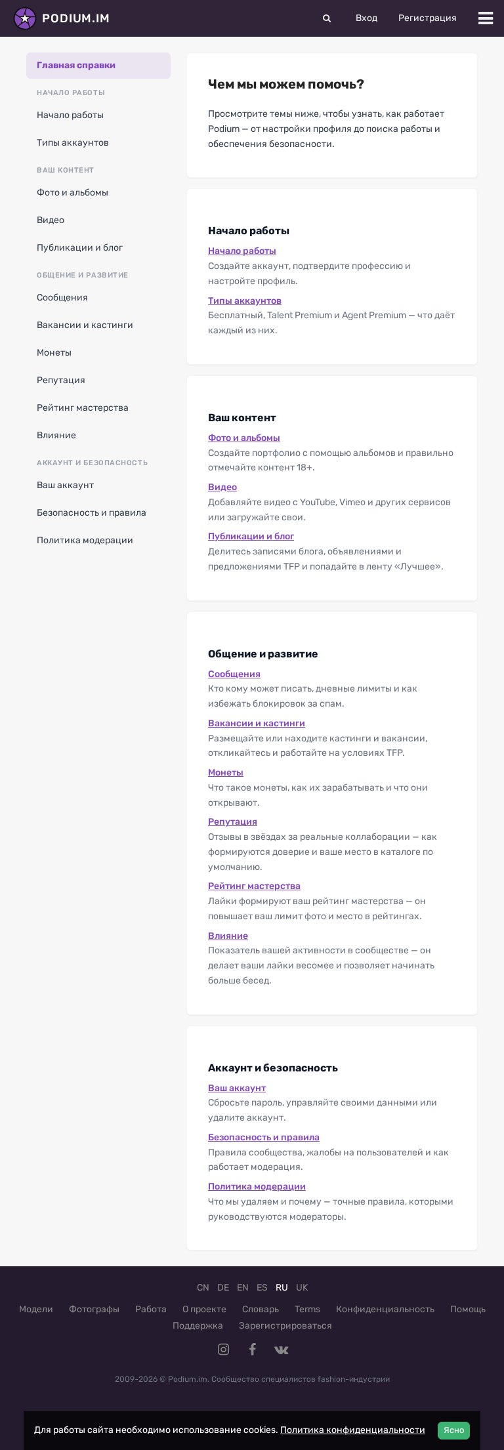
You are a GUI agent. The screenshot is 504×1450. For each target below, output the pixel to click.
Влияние (56, 435)
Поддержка (198, 1325)
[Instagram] (223, 1349)
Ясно (454, 1430)
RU (282, 1287)
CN (203, 1287)
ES (262, 1287)
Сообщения (62, 297)
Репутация (61, 380)
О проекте (204, 1309)
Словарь (260, 1309)
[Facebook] (252, 1349)
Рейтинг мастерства (83, 407)
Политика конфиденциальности (352, 1430)
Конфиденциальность (385, 1309)
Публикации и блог (80, 247)
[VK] (281, 1349)
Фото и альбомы (72, 192)
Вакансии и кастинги (85, 325)
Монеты (54, 352)
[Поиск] (326, 18)
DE (223, 1287)
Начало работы (70, 115)
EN (243, 1287)
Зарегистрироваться (285, 1325)
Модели (36, 1309)
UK (302, 1287)
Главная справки (76, 65)
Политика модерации (85, 540)
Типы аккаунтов (73, 142)
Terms (307, 1309)
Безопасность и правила (91, 512)
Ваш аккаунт (65, 485)
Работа (151, 1309)
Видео (50, 220)
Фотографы (94, 1309)
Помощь (468, 1309)
